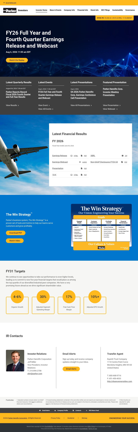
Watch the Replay (16, 60)
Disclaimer (70, 418)
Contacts (78, 410)
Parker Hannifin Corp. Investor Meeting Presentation (113, 92)
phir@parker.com (34, 373)
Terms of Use (92, 429)
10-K (54, 175)
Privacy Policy (55, 418)
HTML (76, 156)
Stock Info (95, 10)
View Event (43, 105)
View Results (11, 105)
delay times (91, 426)
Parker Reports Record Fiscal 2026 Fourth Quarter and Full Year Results (18, 94)
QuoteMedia (49, 426)
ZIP (126, 156)
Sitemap (84, 418)
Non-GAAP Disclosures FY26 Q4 (104, 162)
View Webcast (109, 109)
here (33, 402)
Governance (130, 10)
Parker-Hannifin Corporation (17, 418)
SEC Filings (105, 10)
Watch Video (14, 240)
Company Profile (62, 410)
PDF (85, 156)
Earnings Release (59, 155)
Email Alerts (71, 369)
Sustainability (117, 10)
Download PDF (15, 233)
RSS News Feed (94, 410)
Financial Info (82, 10)
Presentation (57, 168)
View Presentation (111, 105)
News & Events (55, 10)
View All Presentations (80, 105)
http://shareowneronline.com (119, 381)
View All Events (44, 109)
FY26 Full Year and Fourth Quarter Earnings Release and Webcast (50, 95)
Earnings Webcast (60, 162)
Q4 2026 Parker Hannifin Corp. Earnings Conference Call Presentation (83, 95)
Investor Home (41, 10)
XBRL (93, 155)
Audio (84, 162)
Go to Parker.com (11, 3)
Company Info (69, 10)
